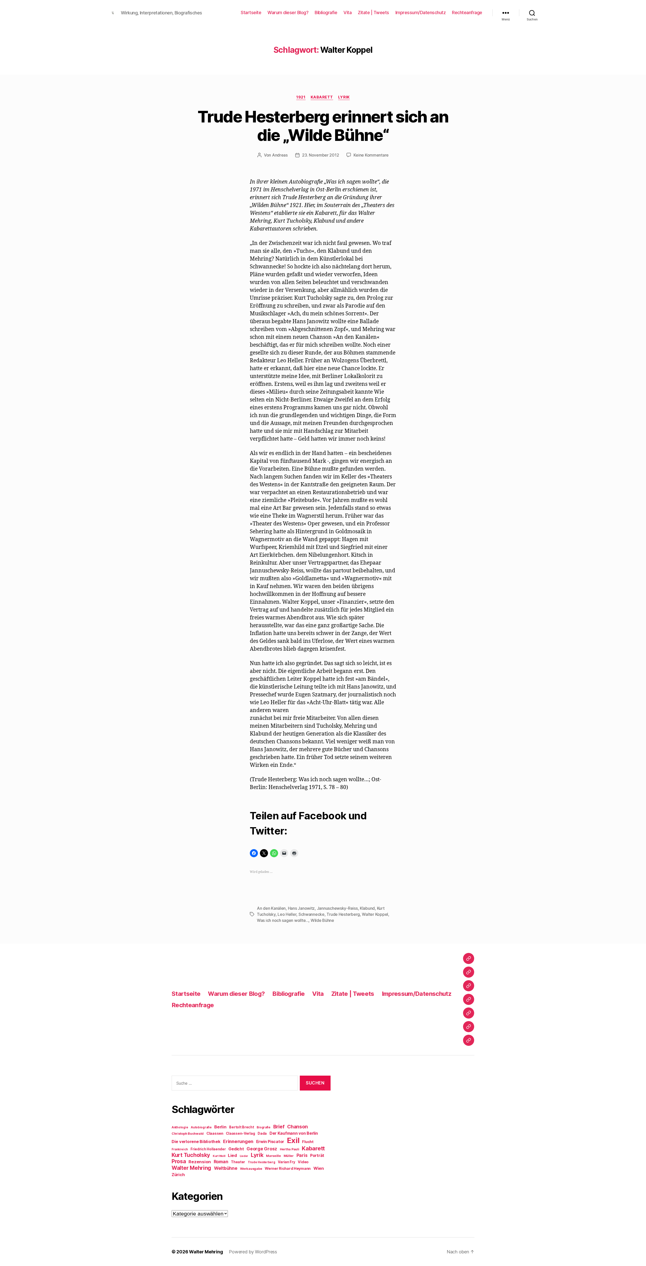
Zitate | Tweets (373, 12)
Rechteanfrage (467, 12)
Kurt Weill (219, 1156)
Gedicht (236, 1149)
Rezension (200, 1161)
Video (303, 1162)
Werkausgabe (251, 1169)
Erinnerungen (238, 1141)
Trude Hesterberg (343, 914)
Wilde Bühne (322, 920)
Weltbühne (225, 1168)
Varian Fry (286, 1162)
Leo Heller (287, 914)
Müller (289, 1156)
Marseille (273, 1156)
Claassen (214, 1133)
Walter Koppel (375, 914)
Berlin (220, 1126)
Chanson (297, 1127)
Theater (238, 1162)
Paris (302, 1155)
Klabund (367, 908)
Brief (279, 1127)
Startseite (251, 12)
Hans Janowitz (301, 908)
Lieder (244, 1156)
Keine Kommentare (371, 155)
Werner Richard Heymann (288, 1168)
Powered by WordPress (253, 1251)
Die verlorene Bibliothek (196, 1141)
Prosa (179, 1161)
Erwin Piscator (270, 1141)
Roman (221, 1161)
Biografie (264, 1127)
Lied (232, 1155)
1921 (300, 97)
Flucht (307, 1141)
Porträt (317, 1155)
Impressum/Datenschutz (420, 12)
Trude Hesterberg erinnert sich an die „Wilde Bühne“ (323, 126)
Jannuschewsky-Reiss (337, 908)
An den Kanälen (271, 908)
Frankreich (180, 1149)
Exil (293, 1140)
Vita (347, 12)
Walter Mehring (191, 1167)
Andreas (280, 155)
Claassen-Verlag (240, 1133)
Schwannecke (312, 914)
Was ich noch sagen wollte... (282, 920)
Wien (318, 1168)
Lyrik (344, 97)
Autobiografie (201, 1127)
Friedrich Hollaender (208, 1149)
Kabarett (322, 97)
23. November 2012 (320, 155)
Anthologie (180, 1127)
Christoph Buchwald (188, 1133)
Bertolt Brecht (241, 1127)
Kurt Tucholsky (191, 1155)
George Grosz (262, 1148)
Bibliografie (326, 12)
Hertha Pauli (289, 1149)
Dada (262, 1133)
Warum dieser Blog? (287, 12)
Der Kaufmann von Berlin (294, 1133)
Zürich (178, 1174)
